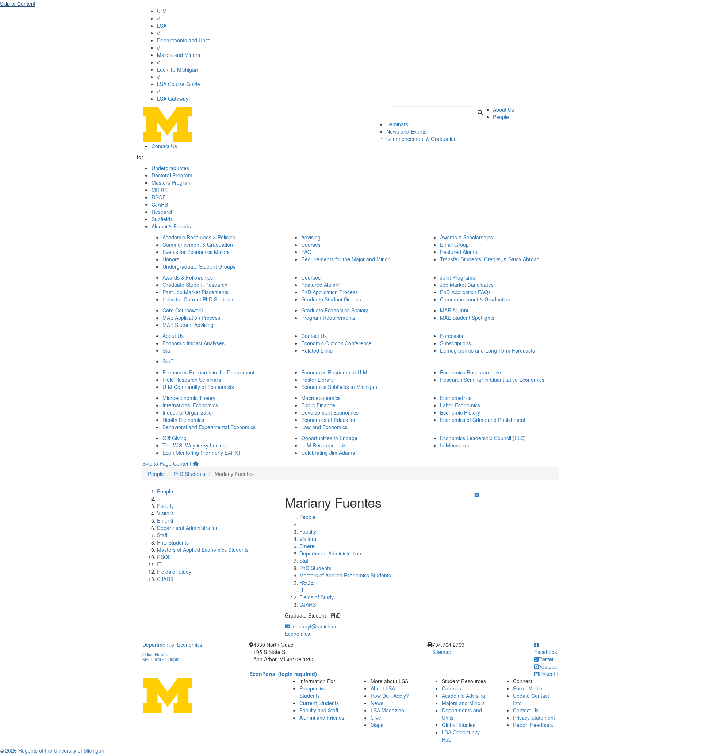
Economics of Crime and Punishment (482, 419)
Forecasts (451, 335)
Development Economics (330, 412)
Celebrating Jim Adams (328, 452)
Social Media (528, 688)
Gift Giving (174, 438)
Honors (170, 259)
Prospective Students (312, 692)
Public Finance (318, 405)
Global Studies (458, 724)
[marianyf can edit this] (477, 495)
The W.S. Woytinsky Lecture (194, 445)
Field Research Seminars (191, 379)
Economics (297, 633)
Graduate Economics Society (334, 310)
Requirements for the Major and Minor (345, 259)
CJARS (160, 204)
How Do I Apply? (390, 695)
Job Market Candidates (467, 284)
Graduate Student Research (194, 284)
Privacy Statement (534, 717)
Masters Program (172, 182)
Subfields (162, 219)
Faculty (165, 505)
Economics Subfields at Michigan (339, 387)
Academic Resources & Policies (198, 237)
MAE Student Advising (188, 324)
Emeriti (165, 520)
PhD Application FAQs (465, 292)
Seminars (397, 124)
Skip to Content (17, 3)
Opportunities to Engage (329, 438)
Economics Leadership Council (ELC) (483, 438)
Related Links (317, 350)
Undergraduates (170, 168)
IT (159, 564)
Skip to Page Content (166, 463)
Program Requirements (328, 317)
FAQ (306, 251)
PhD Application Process (329, 292)
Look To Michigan (177, 69)
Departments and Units (183, 40)
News (377, 703)
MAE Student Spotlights (467, 317)
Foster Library (317, 379)
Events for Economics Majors (196, 251)
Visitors (165, 513)
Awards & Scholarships (466, 237)
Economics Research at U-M (334, 372)
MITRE (160, 189)
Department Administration (188, 527)
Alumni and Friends (321, 717)
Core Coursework (182, 310)
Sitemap (441, 651)
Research (163, 211)
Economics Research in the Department (208, 372)
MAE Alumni (454, 310)
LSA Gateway (172, 98)
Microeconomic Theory (188, 397)
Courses (311, 244)
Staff (167, 350)
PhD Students (189, 473)
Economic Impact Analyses (193, 343)
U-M (162, 11)
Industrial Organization (188, 412)
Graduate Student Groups (331, 299)
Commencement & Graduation (421, 138)
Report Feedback (533, 724)
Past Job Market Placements (195, 292)
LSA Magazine (387, 710)
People (501, 116)
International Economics (190, 405)
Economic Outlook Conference (336, 343)
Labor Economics (460, 405)
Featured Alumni (459, 251)
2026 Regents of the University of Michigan (54, 750)
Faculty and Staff (318, 710)
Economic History (460, 412)
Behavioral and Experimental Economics (209, 427)
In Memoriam (455, 445)
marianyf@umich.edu (315, 626)
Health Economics (183, 419)
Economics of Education (329, 419)
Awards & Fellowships (187, 277)
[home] (196, 463)
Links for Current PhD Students (198, 299)
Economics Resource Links (471, 372)
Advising (311, 237)
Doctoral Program (172, 175)
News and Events (406, 131)
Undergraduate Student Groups (198, 266)
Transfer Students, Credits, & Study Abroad (490, 259)
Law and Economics (324, 427)
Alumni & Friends (171, 226)
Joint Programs (457, 277)
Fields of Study (174, 571)
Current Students (319, 703)
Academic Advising (463, 695)
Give (376, 717)
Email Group (454, 244)
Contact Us (164, 146)
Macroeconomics (321, 397)
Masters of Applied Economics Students (203, 549)
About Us (503, 109)
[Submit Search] (480, 112)
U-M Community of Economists (198, 387)
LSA (161, 25)
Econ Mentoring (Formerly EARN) (201, 452)
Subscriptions (455, 343)
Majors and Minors (178, 54)
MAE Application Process (191, 317)
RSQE (159, 197)
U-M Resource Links (324, 445)
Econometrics (455, 397)
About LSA (383, 688)
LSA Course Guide (178, 84)
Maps (377, 724)
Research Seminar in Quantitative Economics (492, 379)
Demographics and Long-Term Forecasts (487, 350)
